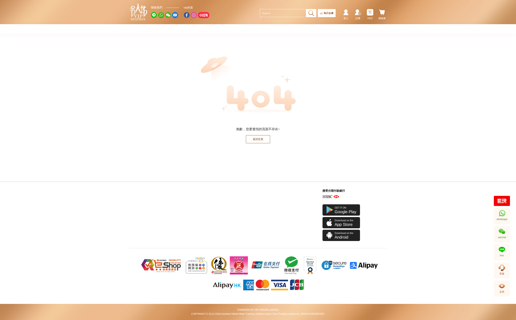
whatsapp (502, 219)
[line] (154, 15)
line (502, 255)
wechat (502, 237)
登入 (345, 18)
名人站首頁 (138, 12)
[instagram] (194, 15)
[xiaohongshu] (203, 15)
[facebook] (187, 15)
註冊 (358, 18)
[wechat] (168, 15)
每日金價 (328, 13)
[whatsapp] (161, 15)
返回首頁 (258, 139)
